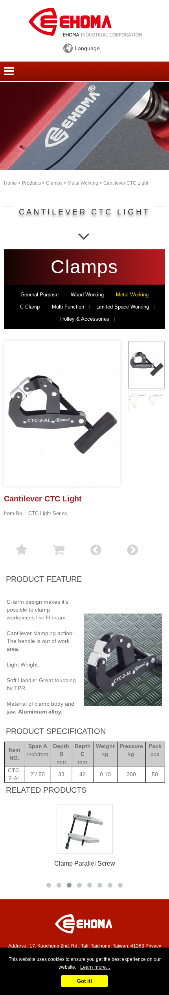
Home (10, 183)
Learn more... (95, 967)
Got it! (84, 981)
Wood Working (87, 295)
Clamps (54, 183)
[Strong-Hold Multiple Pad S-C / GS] (95, 554)
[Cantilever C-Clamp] (132, 554)
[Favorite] (21, 554)
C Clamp (30, 307)
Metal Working (83, 183)
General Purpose (39, 295)
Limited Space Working (122, 307)
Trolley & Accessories (84, 319)
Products (31, 183)
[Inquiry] (58, 554)
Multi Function (68, 307)
